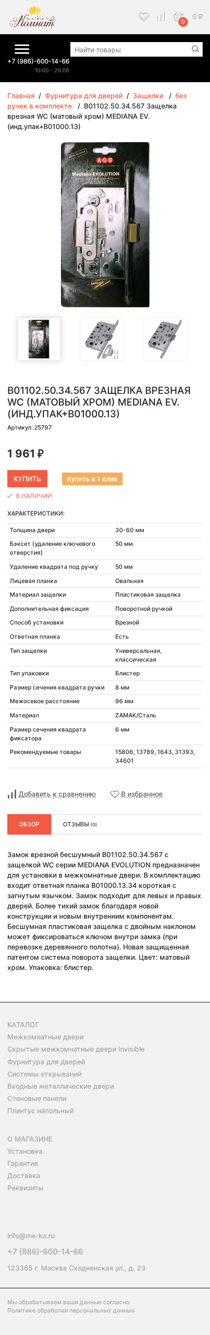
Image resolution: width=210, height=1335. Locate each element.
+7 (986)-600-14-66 (38, 61)
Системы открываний (44, 1074)
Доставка (23, 1175)
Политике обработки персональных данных (71, 1310)
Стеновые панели (36, 1098)
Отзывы (80, 824)
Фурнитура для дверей (46, 1061)
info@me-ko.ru (31, 1235)
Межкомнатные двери (45, 1037)
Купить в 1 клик (92, 479)
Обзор (29, 824)
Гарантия (22, 1163)
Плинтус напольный (40, 1110)
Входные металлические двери (60, 1086)
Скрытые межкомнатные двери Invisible (76, 1049)
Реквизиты (25, 1188)
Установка (24, 1151)
